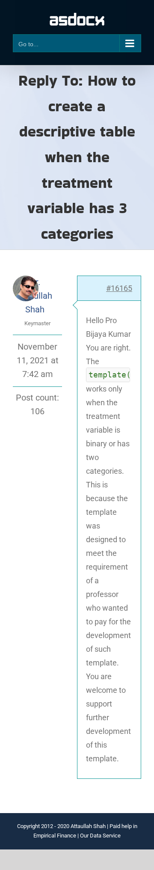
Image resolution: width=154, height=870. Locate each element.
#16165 (119, 288)
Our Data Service (100, 835)
